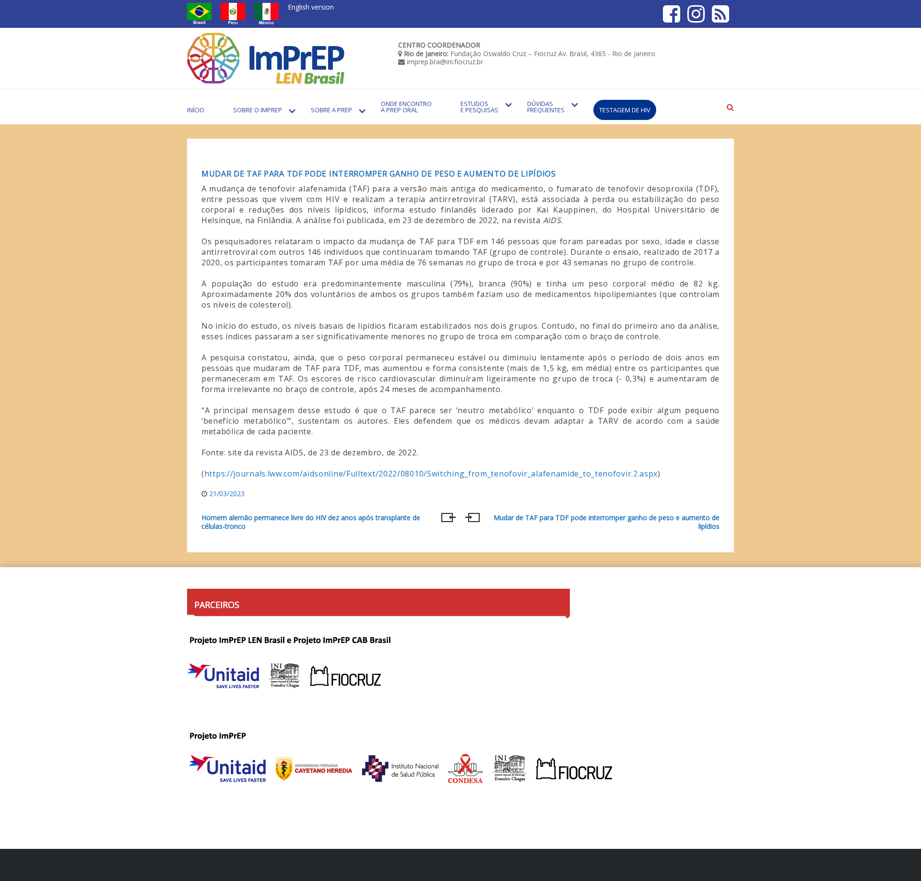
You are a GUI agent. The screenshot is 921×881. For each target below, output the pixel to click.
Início (195, 110)
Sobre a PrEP (331, 110)
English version (311, 7)
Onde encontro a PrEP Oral (406, 106)
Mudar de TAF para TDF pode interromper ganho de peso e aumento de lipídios (378, 173)
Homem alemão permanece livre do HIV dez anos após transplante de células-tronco (310, 522)
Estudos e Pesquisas (479, 106)
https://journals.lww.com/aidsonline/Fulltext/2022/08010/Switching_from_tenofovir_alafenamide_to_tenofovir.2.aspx (431, 473)
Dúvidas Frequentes (546, 106)
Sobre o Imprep (257, 110)
